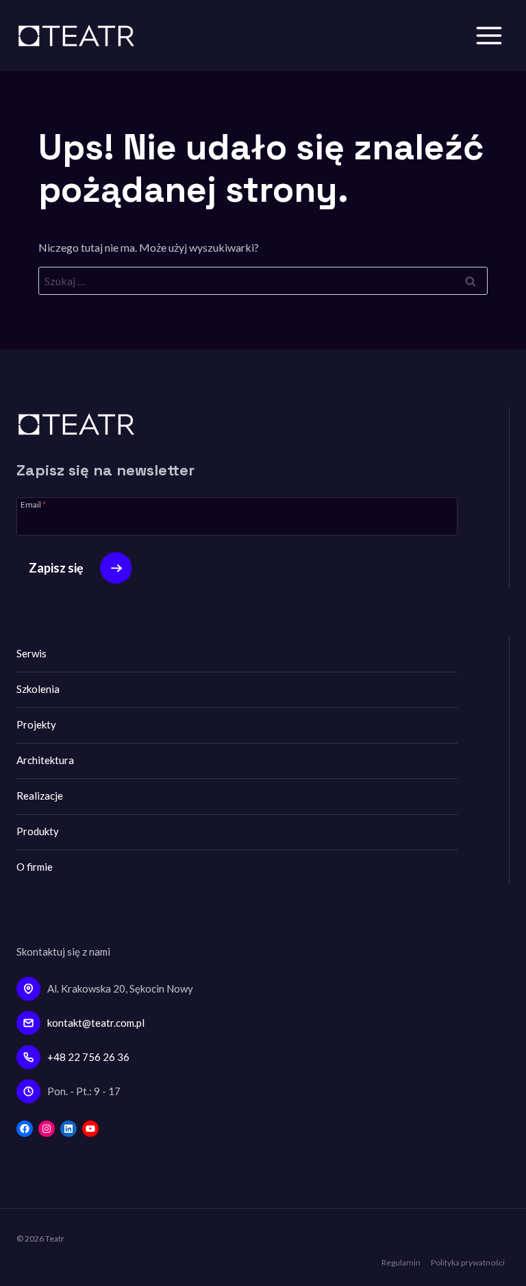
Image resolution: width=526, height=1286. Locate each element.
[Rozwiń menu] (489, 35)
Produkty (37, 831)
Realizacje (39, 795)
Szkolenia (38, 689)
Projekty (36, 724)
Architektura (45, 760)
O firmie (34, 867)
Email (33, 504)
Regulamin (401, 1262)
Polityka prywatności (468, 1262)
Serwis (31, 653)
